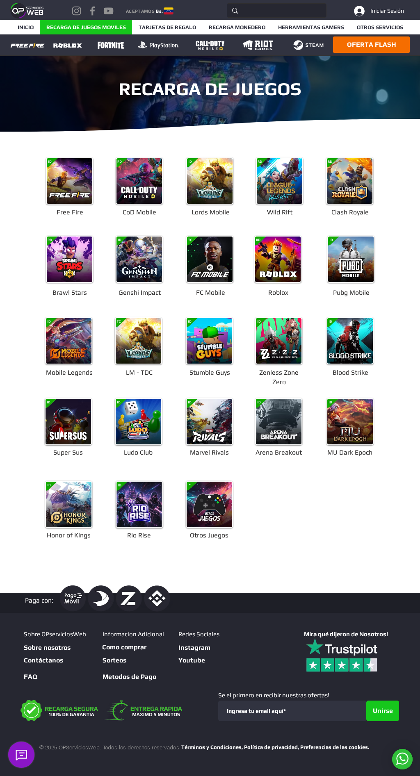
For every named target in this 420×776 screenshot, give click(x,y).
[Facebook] (92, 11)
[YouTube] (108, 11)
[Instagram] (76, 11)
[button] (371, 44)
